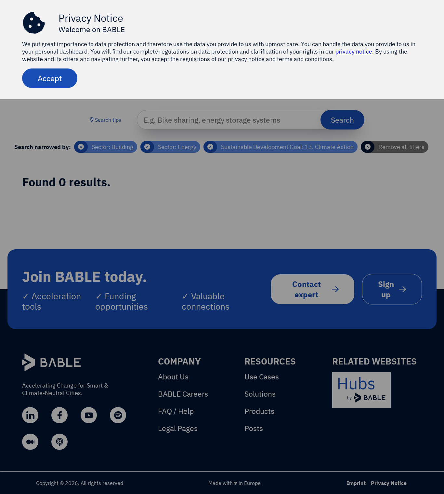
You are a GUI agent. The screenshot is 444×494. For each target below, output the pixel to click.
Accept (50, 78)
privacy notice (353, 51)
